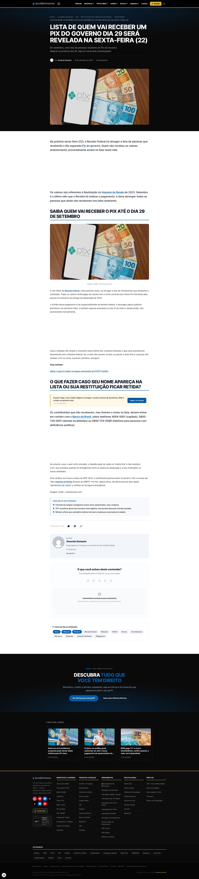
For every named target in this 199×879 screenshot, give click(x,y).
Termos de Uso (129, 800)
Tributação (119, 17)
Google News (41, 811)
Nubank (82, 809)
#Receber (104, 632)
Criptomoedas (39, 858)
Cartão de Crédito (85, 792)
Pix (84, 145)
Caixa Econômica (85, 813)
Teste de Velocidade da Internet (136, 866)
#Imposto (69, 636)
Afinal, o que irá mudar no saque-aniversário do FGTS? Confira (79, 371)
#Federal (77, 632)
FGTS (52, 853)
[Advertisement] (99, 171)
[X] (50, 799)
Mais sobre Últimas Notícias (115, 698)
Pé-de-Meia (61, 809)
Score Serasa (84, 796)
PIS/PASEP (135, 853)
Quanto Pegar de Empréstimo (108, 823)
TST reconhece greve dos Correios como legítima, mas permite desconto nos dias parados (93, 508)
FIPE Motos (106, 833)
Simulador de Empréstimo (111, 818)
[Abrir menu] (59, 4)
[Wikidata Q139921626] (61, 872)
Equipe (46, 866)
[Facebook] (45, 799)
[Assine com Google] (99, 607)
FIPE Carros (106, 828)
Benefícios (88, 4)
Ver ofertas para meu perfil (84, 698)
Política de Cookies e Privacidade (73, 866)
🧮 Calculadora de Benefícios (108, 785)
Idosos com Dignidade (154, 800)
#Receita (66, 632)
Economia (157, 853)
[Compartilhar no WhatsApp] (68, 526)
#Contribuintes (136, 632)
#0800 (114, 632)
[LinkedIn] (40, 804)
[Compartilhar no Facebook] (74, 526)
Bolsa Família (61, 792)
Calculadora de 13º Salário (111, 798)
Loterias (144, 4)
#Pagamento (100, 636)
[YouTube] (40, 799)
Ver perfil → (70, 553)
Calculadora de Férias (109, 809)
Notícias (78, 4)
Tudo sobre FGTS (63, 788)
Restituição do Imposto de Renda (96, 17)
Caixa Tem (60, 800)
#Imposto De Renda (84, 636)
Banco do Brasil (81, 416)
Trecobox (150, 796)
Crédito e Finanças (86, 784)
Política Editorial (129, 796)
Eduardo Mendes (160, 872)
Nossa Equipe (129, 788)
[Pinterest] (45, 804)
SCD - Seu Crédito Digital (156, 784)
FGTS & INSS (101, 4)
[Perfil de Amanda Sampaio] (51, 60)
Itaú (80, 826)
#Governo (58, 636)
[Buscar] (164, 4)
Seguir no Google (137, 400)
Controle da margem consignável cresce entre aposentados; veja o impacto (87, 505)
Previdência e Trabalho (65, 822)
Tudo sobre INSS (63, 784)
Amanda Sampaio (65, 60)
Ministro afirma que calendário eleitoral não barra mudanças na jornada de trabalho (91, 512)
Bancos (123, 4)
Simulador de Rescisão (110, 790)
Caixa (59, 858)
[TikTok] (35, 804)
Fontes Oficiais (129, 805)
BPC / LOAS (61, 805)
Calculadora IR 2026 (109, 813)
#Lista (57, 632)
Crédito (113, 4)
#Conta (124, 632)
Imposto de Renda (113, 192)
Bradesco (82, 822)
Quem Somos (37, 866)
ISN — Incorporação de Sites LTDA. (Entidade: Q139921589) (61, 875)
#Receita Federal (91, 632)
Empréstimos (83, 788)
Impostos (133, 4)
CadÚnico (60, 796)
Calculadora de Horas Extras (109, 804)
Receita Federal (72, 291)
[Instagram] (35, 799)
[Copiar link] (81, 526)
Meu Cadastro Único (154, 792)
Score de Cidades (153, 788)
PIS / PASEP (61, 813)
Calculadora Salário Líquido (111, 794)
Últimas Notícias (65, 17)
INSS (45, 853)
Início (52, 17)
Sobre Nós (128, 784)
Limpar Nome (84, 800)
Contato (127, 809)
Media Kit (127, 813)
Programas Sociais (63, 817)
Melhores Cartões (108, 837)
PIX (77, 17)
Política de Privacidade (132, 792)
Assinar (157, 4)
